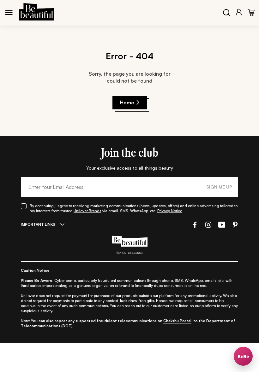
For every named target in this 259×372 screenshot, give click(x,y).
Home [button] (127, 102)
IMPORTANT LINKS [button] (38, 224)
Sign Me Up (219, 186)
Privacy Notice (169, 210)
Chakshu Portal (177, 320)
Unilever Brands (87, 210)
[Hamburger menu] (9, 12)
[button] (194, 224)
